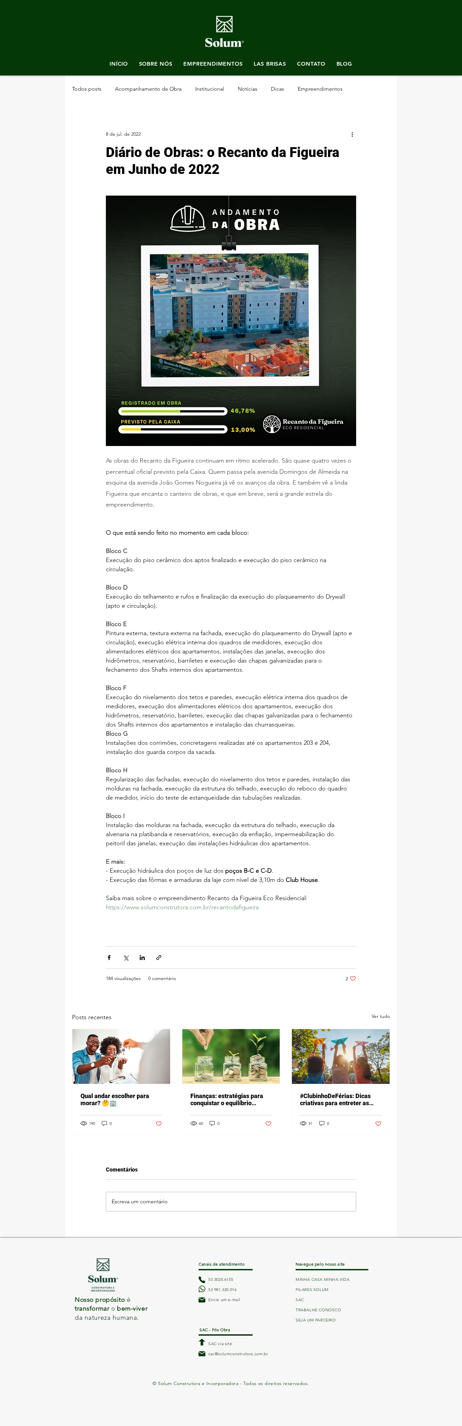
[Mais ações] (352, 134)
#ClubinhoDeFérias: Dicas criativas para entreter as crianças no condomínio (335, 1099)
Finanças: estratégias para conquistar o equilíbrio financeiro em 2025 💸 (226, 1099)
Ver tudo (381, 1016)
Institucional (209, 89)
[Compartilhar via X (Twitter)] (125, 957)
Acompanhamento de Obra (148, 89)
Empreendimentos (320, 89)
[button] (224, 16)
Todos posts (86, 89)
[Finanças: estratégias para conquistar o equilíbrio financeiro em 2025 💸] (231, 1056)
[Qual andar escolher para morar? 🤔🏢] (121, 1056)
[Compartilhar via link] (159, 957)
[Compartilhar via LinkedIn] (142, 957)
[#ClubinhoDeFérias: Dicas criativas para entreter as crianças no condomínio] (341, 1056)
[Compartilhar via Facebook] (109, 957)
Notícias (247, 89)
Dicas (277, 89)
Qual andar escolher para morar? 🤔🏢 (114, 1099)
